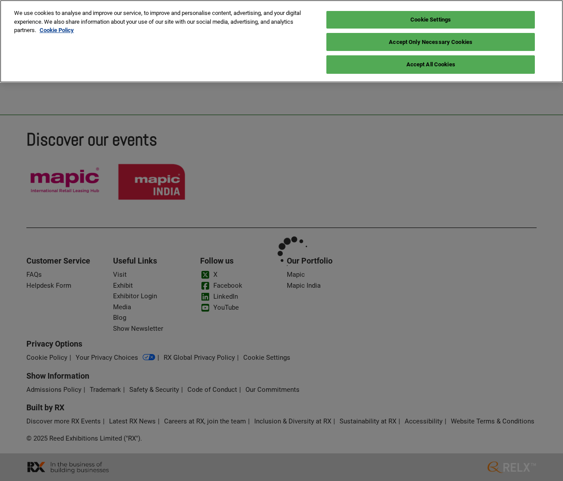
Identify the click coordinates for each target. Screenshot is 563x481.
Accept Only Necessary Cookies (430, 42)
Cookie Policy (57, 30)
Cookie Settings (430, 19)
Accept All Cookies (430, 64)
